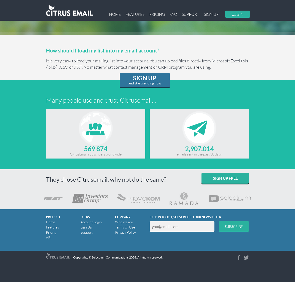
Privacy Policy (125, 232)
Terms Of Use (125, 227)
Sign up (144, 80)
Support (190, 14)
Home (115, 14)
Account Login (91, 222)
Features (135, 14)
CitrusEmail (58, 256)
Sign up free (225, 178)
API (48, 238)
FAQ (173, 14)
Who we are (124, 222)
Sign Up (211, 14)
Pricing (157, 14)
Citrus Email (69, 10)
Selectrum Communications (110, 257)
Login (237, 14)
